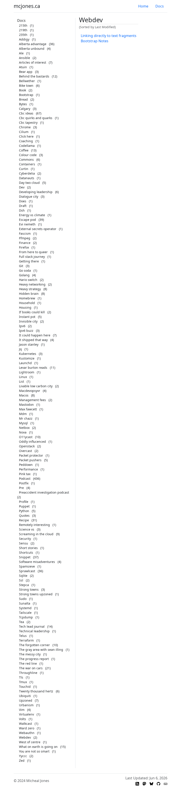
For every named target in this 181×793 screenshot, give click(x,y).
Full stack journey (32, 256)
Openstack (27, 446)
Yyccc (23, 756)
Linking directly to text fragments (108, 35)
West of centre (29, 742)
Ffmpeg (24, 238)
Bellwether (27, 81)
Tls (21, 677)
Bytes (23, 104)
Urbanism (26, 705)
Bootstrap (26, 95)
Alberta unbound (31, 48)
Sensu (23, 543)
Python (24, 511)
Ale (21, 53)
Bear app (25, 72)
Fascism (25, 233)
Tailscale (25, 612)
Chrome (25, 127)
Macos (23, 395)
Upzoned (25, 700)
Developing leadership (36, 192)
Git (21, 266)
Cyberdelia (27, 173)
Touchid (25, 686)
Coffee (23, 150)
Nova (22, 432)
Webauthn (26, 733)
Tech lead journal (32, 626)
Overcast (25, 451)
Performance (28, 469)
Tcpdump (26, 617)
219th (23, 30)
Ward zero (26, 728)
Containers (27, 164)
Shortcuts (26, 552)
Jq (20, 349)
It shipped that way (33, 340)
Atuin (23, 67)
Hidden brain (29, 293)
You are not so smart (34, 751)
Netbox (24, 428)
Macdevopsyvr (29, 391)
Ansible (24, 58)
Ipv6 (22, 326)
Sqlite (23, 576)
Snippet (24, 557)
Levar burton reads (33, 367)
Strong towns (29, 589)
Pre (21, 488)
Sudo (22, 599)
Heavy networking (32, 284)
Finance (24, 243)
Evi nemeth (27, 224)
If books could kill (32, 312)
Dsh (22, 210)
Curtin (23, 169)
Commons (26, 159)
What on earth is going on (38, 747)
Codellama (27, 146)
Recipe (24, 520)
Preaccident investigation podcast (44, 492)
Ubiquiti (25, 696)
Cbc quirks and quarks (35, 118)
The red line (28, 663)
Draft (22, 206)
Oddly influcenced (32, 441)
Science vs (26, 529)
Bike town (26, 85)
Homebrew (27, 298)
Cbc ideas (26, 113)
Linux (23, 377)
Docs (159, 6)
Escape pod (27, 220)
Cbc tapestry (28, 122)
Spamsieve (27, 566)
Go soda (25, 270)
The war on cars (31, 668)
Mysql (23, 423)
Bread (23, 99)
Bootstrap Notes (94, 41)
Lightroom (26, 372)
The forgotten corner (34, 645)
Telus (23, 636)
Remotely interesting (34, 525)
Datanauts (26, 178)
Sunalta (24, 603)
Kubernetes (27, 354)
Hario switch (28, 280)
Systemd (25, 608)
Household (27, 303)
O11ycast (25, 437)
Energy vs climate (32, 215)
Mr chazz (25, 418)
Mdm (23, 414)
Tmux (23, 682)
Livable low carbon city (36, 386)
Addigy (24, 39)
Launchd (25, 363)
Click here (26, 136)
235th (23, 35)
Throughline (28, 673)
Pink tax (24, 474)
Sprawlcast (27, 571)
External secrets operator (37, 229)
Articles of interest (32, 62)
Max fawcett (28, 409)
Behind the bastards (34, 76)
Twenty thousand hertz (36, 691)
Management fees (32, 400)
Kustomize (26, 358)
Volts (22, 719)
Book (22, 90)
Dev (22, 187)
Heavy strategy (30, 289)
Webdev (25, 737)
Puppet (24, 506)
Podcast (24, 478)
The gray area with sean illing (41, 649)
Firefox (24, 247)
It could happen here (34, 335)
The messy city (30, 654)
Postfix (23, 483)
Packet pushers (30, 460)
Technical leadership (34, 631)
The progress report (34, 659)
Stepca (24, 585)
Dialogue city (28, 196)
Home (143, 6)
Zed (22, 760)
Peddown (26, 465)
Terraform (26, 640)
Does (22, 201)
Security (25, 539)
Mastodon (26, 404)
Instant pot (27, 317)
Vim (22, 710)
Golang (24, 275)
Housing (25, 307)
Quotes (24, 515)
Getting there (29, 261)
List (21, 381)
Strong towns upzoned (36, 594)
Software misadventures (37, 562)
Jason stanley (28, 344)
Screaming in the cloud (36, 534)
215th (23, 25)
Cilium (23, 132)
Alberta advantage (32, 44)
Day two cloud (29, 183)
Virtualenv (26, 714)
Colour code (28, 155)
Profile (23, 502)
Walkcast (25, 723)
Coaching (26, 141)
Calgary (24, 109)
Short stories (28, 548)
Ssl (21, 580)
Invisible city (28, 321)
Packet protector (31, 455)
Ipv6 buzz (26, 330)
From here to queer (33, 252)
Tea (21, 622)
